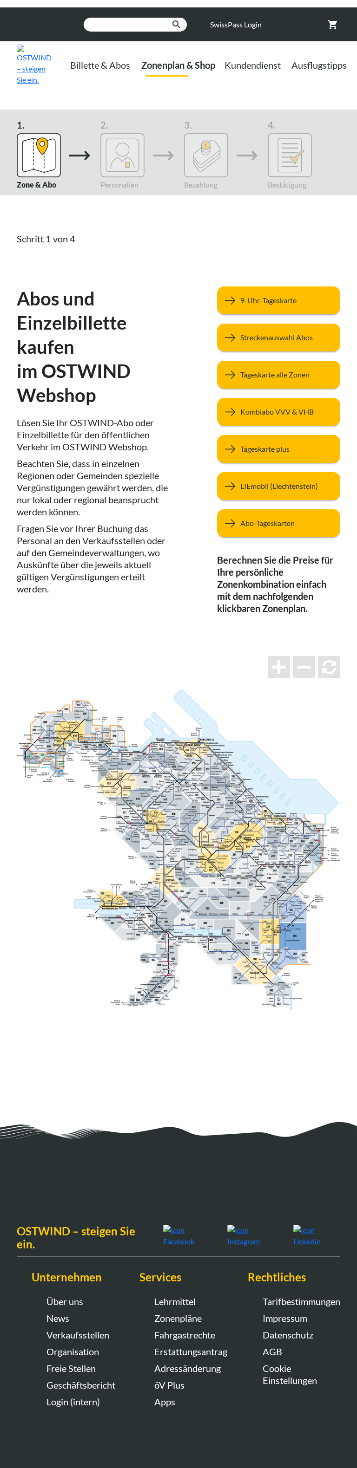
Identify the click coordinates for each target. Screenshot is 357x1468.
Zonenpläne (178, 1318)
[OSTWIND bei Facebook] (188, 1234)
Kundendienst (253, 65)
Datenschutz (288, 1334)
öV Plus (169, 1384)
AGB (272, 1351)
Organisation (72, 1351)
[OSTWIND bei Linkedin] (316, 1234)
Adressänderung (187, 1368)
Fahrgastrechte (184, 1334)
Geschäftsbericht (80, 1384)
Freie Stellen (71, 1368)
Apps (164, 1401)
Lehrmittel (175, 1301)
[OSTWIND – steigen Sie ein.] (41, 63)
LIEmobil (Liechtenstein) (279, 485)
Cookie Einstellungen (290, 1374)
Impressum (285, 1318)
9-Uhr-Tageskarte (268, 300)
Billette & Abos (100, 65)
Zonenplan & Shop (178, 65)
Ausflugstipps (319, 65)
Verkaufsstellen (77, 1334)
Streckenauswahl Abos (276, 337)
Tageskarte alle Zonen (275, 374)
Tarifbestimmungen (300, 1301)
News (57, 1318)
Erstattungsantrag (190, 1351)
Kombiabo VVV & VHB (277, 411)
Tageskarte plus (265, 448)
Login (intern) (73, 1401)
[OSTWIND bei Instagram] (253, 1234)
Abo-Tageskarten (267, 523)
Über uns (64, 1301)
